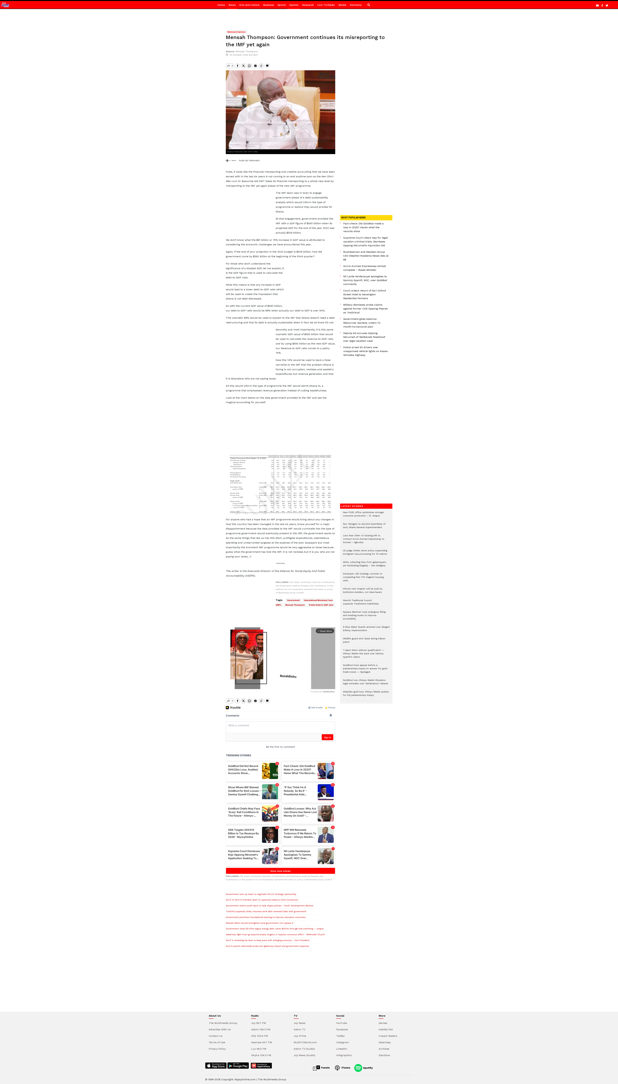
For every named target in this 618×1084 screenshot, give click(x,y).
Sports (281, 4)
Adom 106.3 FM (260, 1029)
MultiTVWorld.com (305, 1042)
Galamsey (385, 1042)
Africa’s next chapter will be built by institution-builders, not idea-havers (362, 592)
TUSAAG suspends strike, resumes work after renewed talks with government (266, 911)
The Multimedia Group (223, 1023)
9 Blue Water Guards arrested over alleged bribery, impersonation (366, 630)
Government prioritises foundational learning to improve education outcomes (266, 917)
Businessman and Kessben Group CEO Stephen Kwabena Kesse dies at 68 (366, 255)
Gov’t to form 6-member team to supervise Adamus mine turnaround (262, 900)
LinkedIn (341, 1048)
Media (342, 4)
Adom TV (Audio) (304, 1048)
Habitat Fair (386, 1029)
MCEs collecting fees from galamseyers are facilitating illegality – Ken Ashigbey (364, 565)
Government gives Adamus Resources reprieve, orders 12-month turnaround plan (362, 322)
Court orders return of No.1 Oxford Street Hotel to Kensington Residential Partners (364, 294)
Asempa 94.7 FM (261, 1042)
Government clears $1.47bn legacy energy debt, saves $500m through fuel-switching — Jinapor (275, 928)
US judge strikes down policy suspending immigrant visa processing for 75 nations (365, 554)
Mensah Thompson (295, 605)
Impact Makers (388, 1035)
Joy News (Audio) (304, 1055)
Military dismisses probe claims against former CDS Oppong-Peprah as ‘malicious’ (365, 308)
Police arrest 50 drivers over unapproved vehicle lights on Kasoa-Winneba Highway (366, 351)
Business (268, 4)
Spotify (367, 1067)
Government (293, 600)
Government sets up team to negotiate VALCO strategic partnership (261, 894)
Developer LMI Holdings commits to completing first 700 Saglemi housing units (363, 578)
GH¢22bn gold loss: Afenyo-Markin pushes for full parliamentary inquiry (366, 695)
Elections (355, 4)
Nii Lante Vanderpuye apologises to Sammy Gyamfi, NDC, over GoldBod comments (365, 280)
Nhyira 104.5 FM (261, 1055)
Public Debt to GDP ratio (321, 605)
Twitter (340, 1035)
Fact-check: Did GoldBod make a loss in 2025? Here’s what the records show (363, 227)
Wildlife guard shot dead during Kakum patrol (364, 642)
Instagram (342, 1042)
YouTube (341, 1023)
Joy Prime (300, 1035)
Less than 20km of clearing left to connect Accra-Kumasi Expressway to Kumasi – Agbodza (363, 540)
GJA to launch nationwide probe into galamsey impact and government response (267, 946)
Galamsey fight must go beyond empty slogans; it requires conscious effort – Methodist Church (275, 934)
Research (308, 4)
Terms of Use (217, 1042)
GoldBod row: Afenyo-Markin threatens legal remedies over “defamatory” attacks (365, 683)
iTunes (345, 1067)
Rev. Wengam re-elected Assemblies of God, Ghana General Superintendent (364, 527)
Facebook (342, 1029)
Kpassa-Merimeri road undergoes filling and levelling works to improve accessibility (364, 617)
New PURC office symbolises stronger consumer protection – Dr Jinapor (363, 515)
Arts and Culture (249, 4)
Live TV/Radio (326, 4)
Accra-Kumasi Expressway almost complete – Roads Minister (364, 268)
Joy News (299, 1023)
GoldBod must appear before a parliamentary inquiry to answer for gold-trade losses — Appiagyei (365, 670)
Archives (384, 1048)
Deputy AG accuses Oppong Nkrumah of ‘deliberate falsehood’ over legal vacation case (364, 337)
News (232, 4)
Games (383, 1023)
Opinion (294, 4)
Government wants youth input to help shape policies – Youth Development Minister (270, 905)
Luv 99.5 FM (258, 1048)
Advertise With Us (220, 1029)
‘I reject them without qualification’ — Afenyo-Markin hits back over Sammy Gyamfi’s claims (363, 655)
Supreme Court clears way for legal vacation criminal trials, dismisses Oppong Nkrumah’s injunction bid (365, 241)
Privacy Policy (217, 1048)
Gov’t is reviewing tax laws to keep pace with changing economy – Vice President (267, 940)
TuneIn (325, 1067)
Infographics (344, 1055)
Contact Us (215, 1035)
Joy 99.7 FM (258, 1023)
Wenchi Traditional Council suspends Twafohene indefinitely (361, 603)
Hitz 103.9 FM (259, 1035)
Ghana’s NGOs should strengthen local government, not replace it (259, 923)
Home (221, 4)
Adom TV (299, 1029)
